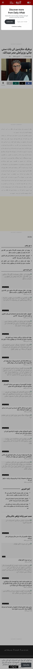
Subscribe (10, 22)
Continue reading (16, 26)
